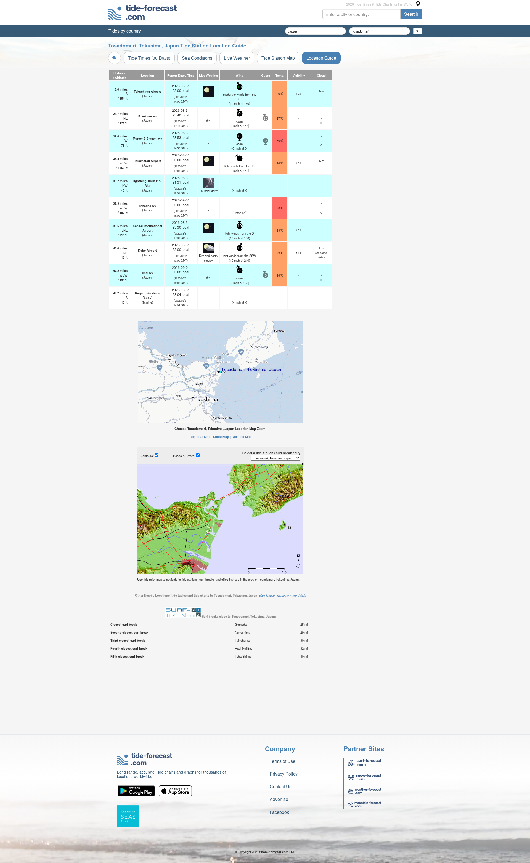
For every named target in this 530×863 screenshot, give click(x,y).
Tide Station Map (278, 58)
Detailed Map (242, 436)
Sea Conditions (197, 58)
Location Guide (321, 58)
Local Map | (222, 436)
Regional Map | (200, 436)
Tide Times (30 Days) (149, 58)
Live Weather (237, 58)
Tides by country (124, 31)
